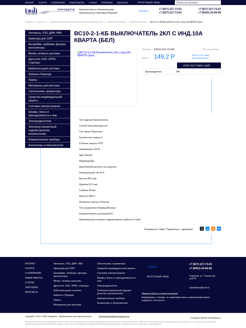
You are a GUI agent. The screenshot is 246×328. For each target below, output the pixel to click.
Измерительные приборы (44, 139)
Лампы (32, 79)
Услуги (42, 3)
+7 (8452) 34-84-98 (209, 12)
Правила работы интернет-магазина (160, 293)
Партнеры (107, 3)
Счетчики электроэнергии (44, 106)
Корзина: (144, 11)
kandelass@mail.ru (199, 287)
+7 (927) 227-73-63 (209, 9)
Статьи (93, 3)
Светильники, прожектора (44, 91)
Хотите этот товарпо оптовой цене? (200, 56)
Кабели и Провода (39, 74)
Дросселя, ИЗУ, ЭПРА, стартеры (42, 60)
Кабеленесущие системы (44, 68)
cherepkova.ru (214, 318)
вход (156, 2)
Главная (29, 22)
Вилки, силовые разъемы (44, 53)
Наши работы (77, 3)
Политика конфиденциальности (114, 316)
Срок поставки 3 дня (196, 65)
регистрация (145, 2)
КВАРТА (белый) (138, 22)
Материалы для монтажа (44, 85)
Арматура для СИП (40, 38)
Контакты (122, 3)
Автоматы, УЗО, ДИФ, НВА (45, 32)
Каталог (29, 3)
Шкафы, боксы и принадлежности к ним (42, 113)
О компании (58, 3)
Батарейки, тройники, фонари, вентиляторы (47, 46)
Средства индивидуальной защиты (45, 98)
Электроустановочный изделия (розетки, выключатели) (76, 22)
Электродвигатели (39, 120)
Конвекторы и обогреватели (45, 145)
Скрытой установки (116, 22)
